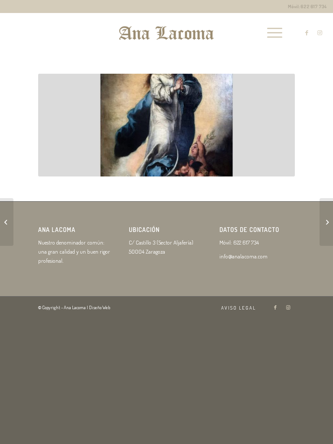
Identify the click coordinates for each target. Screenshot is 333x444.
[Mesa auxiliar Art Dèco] (326, 222)
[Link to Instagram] (319, 32)
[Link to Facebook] (306, 32)
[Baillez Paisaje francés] (6, 222)
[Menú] (270, 32)
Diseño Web (99, 307)
